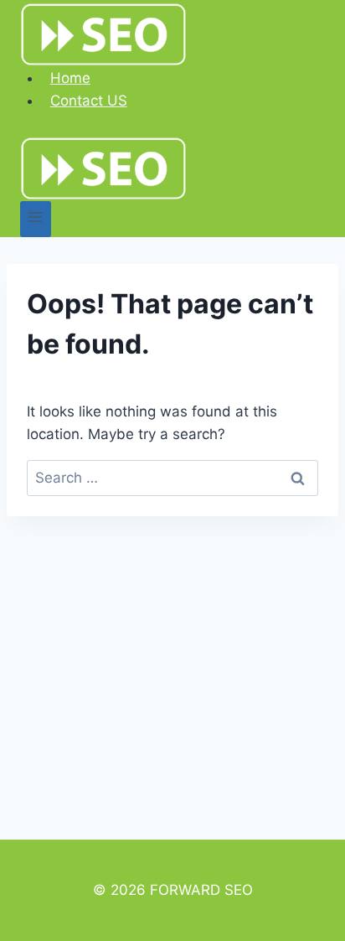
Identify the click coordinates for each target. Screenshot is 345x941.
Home (70, 78)
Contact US (88, 100)
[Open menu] (35, 219)
